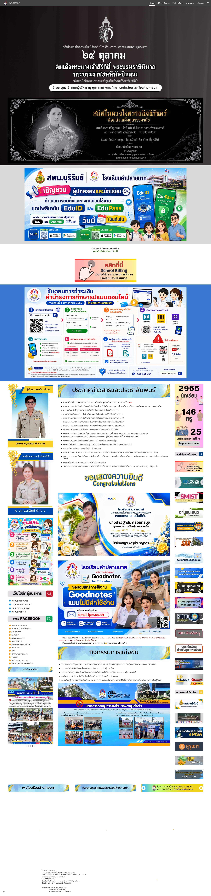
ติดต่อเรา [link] (200, 3)
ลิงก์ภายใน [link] (176, 3)
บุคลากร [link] (189, 3)
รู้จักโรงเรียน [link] (162, 3)
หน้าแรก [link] (152, 3)
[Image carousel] (30, 483)
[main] (105, 249)
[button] (208, 3)
